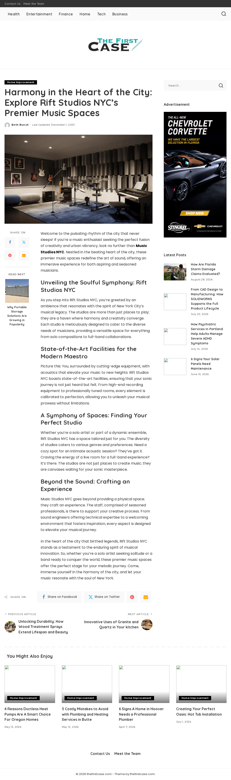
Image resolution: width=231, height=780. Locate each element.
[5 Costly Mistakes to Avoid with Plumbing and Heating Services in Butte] (87, 684)
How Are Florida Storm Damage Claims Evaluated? (205, 269)
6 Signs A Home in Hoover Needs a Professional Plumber (141, 714)
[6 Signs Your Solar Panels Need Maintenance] (175, 366)
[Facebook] (10, 242)
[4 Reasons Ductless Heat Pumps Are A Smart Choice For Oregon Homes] (30, 684)
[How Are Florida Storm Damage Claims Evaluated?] (175, 271)
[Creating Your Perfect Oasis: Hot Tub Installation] (201, 684)
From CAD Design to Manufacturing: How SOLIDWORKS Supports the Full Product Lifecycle (207, 298)
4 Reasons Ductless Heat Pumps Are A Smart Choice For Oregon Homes (28, 714)
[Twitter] (23, 242)
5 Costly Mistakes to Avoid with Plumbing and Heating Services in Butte (85, 714)
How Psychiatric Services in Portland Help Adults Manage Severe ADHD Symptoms (207, 333)
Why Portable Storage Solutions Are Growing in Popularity (17, 315)
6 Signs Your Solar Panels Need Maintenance (205, 364)
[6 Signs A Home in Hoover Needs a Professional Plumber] (144, 684)
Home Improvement (20, 82)
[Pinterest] (10, 255)
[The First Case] (115, 44)
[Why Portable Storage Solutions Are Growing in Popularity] (17, 291)
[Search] (223, 14)
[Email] (23, 255)
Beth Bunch (20, 124)
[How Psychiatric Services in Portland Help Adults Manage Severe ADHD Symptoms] (175, 336)
